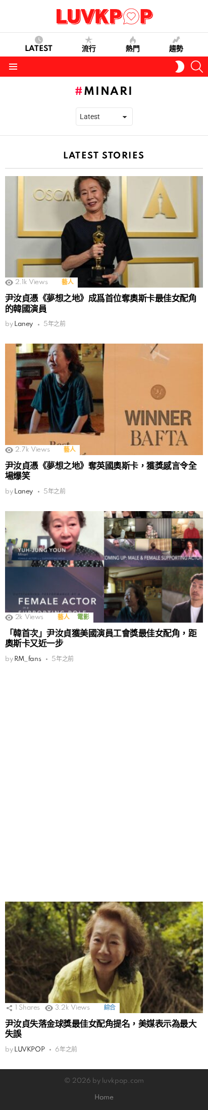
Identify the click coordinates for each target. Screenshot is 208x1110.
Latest (39, 49)
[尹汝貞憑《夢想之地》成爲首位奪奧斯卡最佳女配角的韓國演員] (104, 232)
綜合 (110, 1008)
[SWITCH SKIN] (180, 67)
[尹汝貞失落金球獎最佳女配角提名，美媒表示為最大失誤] (104, 957)
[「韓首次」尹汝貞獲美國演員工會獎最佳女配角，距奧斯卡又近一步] (104, 567)
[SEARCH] (197, 67)
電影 (83, 617)
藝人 (67, 282)
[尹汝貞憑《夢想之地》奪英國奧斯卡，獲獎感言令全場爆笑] (104, 399)
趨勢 (176, 49)
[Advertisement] (104, 782)
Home (104, 1097)
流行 (89, 49)
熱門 (133, 49)
